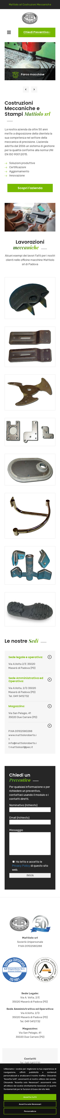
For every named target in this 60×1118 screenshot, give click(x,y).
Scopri (24, 48)
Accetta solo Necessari (30, 1104)
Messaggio (16, 830)
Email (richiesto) (19, 817)
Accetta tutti (30, 1097)
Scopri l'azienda (30, 188)
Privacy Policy (21, 865)
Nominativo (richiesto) (23, 805)
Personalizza (30, 1111)
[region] (30, 1090)
